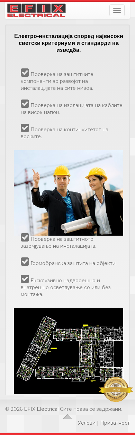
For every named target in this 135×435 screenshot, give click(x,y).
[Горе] (67, 416)
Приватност (115, 423)
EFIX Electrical (41, 409)
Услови (87, 423)
